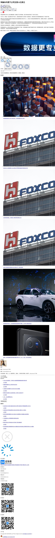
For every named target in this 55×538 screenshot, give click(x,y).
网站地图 (17, 464)
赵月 (4, 5)
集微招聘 (9, 464)
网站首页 (2, 464)
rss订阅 (27, 464)
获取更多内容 (3, 401)
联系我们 (13, 464)
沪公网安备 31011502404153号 (9, 536)
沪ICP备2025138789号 (27, 533)
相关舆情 (2, 6)
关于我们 (20, 464)
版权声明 (6, 464)
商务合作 (24, 464)
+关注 (2, 359)
